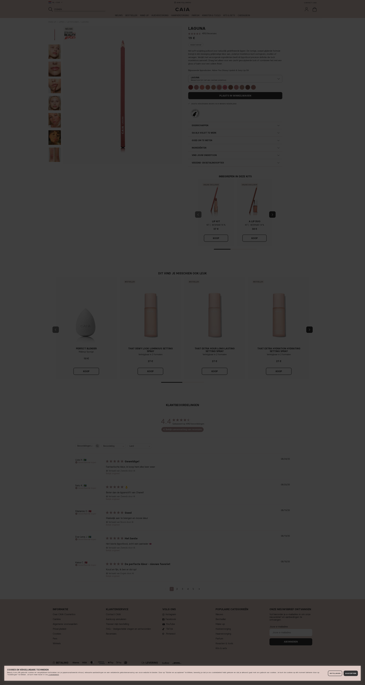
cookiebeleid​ (53, 674)
